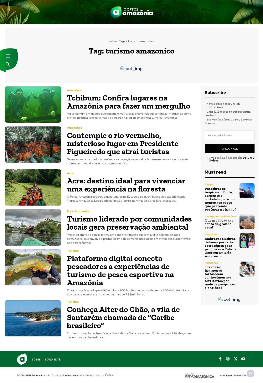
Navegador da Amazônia (220, 216)
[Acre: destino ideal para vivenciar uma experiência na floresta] (33, 187)
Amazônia (74, 90)
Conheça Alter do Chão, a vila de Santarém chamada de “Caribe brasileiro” (123, 317)
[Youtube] (243, 359)
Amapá (209, 184)
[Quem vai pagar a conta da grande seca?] (247, 221)
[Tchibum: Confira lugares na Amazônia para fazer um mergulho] (33, 104)
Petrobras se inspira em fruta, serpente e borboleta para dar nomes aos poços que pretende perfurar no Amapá (220, 199)
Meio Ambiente (78, 211)
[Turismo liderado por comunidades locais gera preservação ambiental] (33, 227)
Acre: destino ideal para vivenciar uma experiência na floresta (126, 185)
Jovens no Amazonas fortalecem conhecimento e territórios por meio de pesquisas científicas (220, 277)
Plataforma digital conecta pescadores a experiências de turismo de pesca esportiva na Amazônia (120, 270)
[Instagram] (228, 359)
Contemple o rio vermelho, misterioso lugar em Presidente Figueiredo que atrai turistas (122, 143)
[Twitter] (236, 359)
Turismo (73, 250)
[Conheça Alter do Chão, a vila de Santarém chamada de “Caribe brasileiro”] (33, 318)
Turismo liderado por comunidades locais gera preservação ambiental (129, 223)
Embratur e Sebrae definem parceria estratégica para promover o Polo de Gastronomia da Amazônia (220, 247)
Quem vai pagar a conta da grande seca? (219, 223)
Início (113, 41)
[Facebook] (220, 359)
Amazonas (74, 127)
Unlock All (229, 148)
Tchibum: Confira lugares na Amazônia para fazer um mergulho (128, 102)
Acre (70, 173)
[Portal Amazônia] (131, 12)
